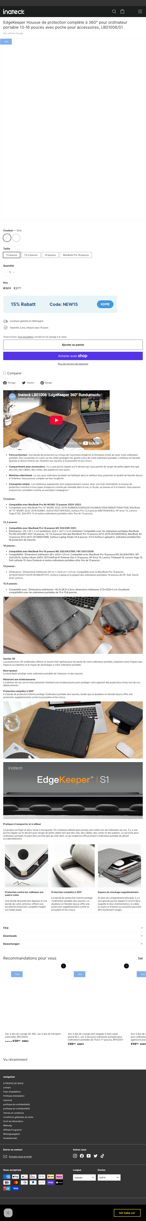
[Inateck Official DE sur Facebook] (82, 1156)
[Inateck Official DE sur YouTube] (89, 1156)
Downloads (10, 935)
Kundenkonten (10, 1138)
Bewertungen (11, 943)
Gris (7, 238)
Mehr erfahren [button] (49, 1215)
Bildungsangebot (11, 1134)
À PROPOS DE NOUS (13, 1083)
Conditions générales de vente (18, 1117)
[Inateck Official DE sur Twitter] (96, 1156)
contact (7, 1087)
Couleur (12, 230)
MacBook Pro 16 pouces (76, 255)
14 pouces (50, 255)
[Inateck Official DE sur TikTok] (102, 1156)
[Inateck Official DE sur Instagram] (75, 1156)
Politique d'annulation (13, 1096)
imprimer (7, 1100)
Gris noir (16, 238)
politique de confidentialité (16, 1104)
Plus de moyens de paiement (73, 363)
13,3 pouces (30, 255)
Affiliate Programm (12, 1129)
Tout (140, 958)
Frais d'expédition (26, 337)
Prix (5, 282)
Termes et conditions (13, 1113)
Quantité (8, 265)
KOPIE (105, 304)
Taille (6, 248)
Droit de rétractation (13, 1121)
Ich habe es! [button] (127, 1212)
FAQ (5, 927)
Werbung (7, 1125)
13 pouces (11, 255)
